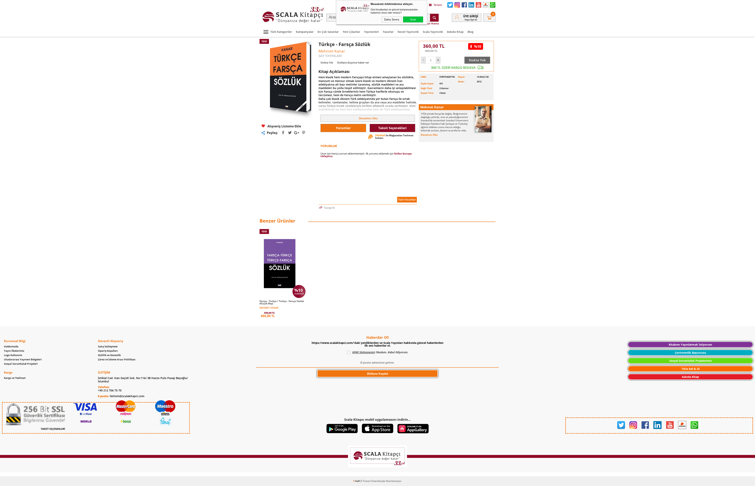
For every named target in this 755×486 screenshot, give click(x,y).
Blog (470, 32)
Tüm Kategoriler (281, 32)
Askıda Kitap (455, 32)
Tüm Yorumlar (407, 199)
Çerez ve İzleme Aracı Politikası (116, 359)
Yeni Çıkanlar (351, 32)
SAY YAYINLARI (330, 55)
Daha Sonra (391, 19)
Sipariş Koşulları (108, 351)
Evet (413, 19)
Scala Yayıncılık (433, 32)
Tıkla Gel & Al (690, 369)
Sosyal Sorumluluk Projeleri (21, 363)
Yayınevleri (371, 32)
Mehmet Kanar (269, 307)
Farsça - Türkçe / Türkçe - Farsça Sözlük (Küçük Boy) (282, 302)
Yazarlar (388, 32)
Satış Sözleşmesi (108, 346)
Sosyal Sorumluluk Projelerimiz (690, 361)
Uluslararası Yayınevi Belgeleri (23, 359)
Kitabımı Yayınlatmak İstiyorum (690, 344)
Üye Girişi (470, 16)
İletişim (438, 5)
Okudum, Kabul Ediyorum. (380, 352)
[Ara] (434, 18)
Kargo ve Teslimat (15, 378)
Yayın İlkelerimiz (14, 351)
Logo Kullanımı (13, 355)
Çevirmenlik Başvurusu (690, 352)
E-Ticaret (365, 481)
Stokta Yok (477, 60)
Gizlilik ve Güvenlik (109, 355)
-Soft (357, 481)
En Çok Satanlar (328, 32)
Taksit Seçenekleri (392, 128)
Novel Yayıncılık (408, 32)
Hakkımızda (11, 346)
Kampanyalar (305, 32)
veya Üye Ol (471, 19)
